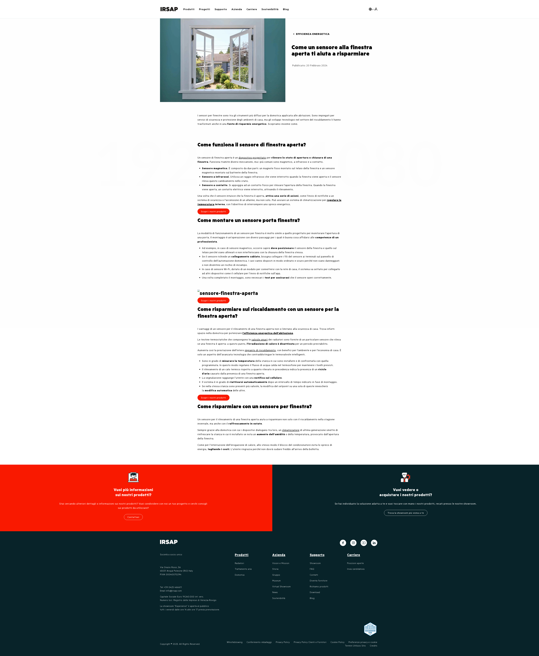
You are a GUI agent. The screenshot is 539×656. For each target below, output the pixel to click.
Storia (275, 568)
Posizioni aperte (355, 563)
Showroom (315, 563)
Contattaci (133, 516)
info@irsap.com (174, 590)
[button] (376, 9)
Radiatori (239, 563)
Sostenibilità (269, 9)
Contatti (314, 574)
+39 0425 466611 (173, 587)
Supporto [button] (221, 9)
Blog (286, 9)
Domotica (240, 574)
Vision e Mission (280, 563)
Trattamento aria (243, 568)
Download (315, 592)
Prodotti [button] (189, 9)
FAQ (312, 568)
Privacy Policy (283, 642)
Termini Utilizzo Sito (355, 645)
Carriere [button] (251, 9)
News (275, 592)
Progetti (204, 9)
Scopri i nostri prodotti (213, 397)
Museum (276, 580)
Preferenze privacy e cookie (363, 642)
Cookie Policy (337, 642)
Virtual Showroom (281, 586)
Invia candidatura (356, 568)
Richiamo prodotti (319, 586)
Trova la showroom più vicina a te (406, 512)
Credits (373, 645)
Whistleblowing (235, 642)
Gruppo (276, 574)
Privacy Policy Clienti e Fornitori (310, 642)
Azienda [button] (236, 9)
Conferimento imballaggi (259, 642)
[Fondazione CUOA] (370, 630)
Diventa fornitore (318, 580)
